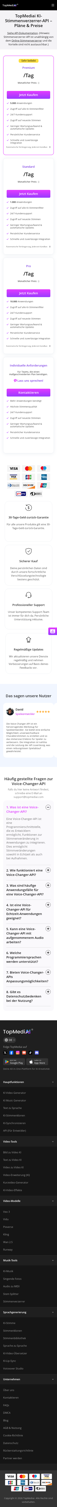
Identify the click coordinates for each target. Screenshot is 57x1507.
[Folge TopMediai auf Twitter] (5, 1053)
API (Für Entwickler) (14, 1130)
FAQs (6, 1405)
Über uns (8, 1390)
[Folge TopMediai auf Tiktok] (30, 1053)
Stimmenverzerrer (14, 1301)
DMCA (6, 1412)
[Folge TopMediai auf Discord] (37, 1053)
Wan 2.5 (8, 1242)
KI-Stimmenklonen (14, 1115)
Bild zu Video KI (12, 1152)
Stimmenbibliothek (14, 1338)
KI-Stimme (9, 1323)
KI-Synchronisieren (14, 1123)
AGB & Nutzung (12, 1428)
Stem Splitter (11, 1294)
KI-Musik (8, 1271)
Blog (5, 1420)
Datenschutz (10, 1443)
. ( (23, 33)
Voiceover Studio (13, 1368)
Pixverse (8, 1227)
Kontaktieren (28, 392)
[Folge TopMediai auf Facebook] (11, 1053)
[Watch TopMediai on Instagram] (18, 1053)
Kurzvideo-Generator (15, 1182)
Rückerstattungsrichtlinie (18, 1450)
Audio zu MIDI (11, 1286)
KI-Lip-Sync (9, 1361)
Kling (6, 1234)
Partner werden (12, 1458)
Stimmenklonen (12, 1330)
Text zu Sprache (12, 1108)
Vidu (6, 1219)
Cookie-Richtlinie (13, 1435)
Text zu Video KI (12, 1160)
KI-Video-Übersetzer (15, 1353)
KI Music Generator (14, 1100)
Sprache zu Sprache (15, 1345)
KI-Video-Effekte (12, 1190)
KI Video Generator (14, 1093)
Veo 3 (6, 1211)
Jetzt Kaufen (28, 194)
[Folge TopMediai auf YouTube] (24, 1053)
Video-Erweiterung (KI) (16, 1175)
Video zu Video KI (13, 1167)
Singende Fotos (12, 1279)
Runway (8, 1249)
